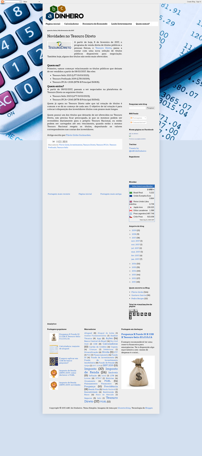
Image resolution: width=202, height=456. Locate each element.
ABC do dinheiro (133, 133)
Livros (87, 378)
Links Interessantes (121, 24)
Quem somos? (143, 24)
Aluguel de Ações (106, 333)
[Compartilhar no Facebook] (64, 141)
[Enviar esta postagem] (53, 141)
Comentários (138, 122)
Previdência (111, 386)
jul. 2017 (135, 248)
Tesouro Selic (62, 147)
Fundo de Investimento (102, 357)
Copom (114, 347)
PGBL (107, 381)
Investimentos (76, 145)
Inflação (93, 375)
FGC (89, 355)
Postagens (137, 118)
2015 (134, 267)
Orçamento (89, 381)
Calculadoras (71, 24)
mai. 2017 (136, 252)
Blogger (149, 408)
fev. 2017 (135, 255)
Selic (99, 398)
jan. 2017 (135, 259)
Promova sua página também (137, 139)
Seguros (88, 398)
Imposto (90, 368)
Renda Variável (108, 389)
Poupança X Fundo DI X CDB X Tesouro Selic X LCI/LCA (69, 336)
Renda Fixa (94, 389)
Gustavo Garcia (138, 295)
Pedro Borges (137, 298)
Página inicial (53, 24)
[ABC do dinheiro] (130, 136)
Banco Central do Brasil (95, 341)
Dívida (105, 352)
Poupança (89, 386)
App (99, 338)
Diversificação (91, 352)
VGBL (103, 401)
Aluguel (88, 333)
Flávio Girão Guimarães (78, 135)
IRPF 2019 (108, 365)
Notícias (110, 378)
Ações (109, 338)
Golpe (86, 366)
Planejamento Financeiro (98, 384)
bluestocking (124, 408)
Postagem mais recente (59, 194)
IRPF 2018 (96, 366)
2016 (134, 264)
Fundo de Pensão (107, 363)
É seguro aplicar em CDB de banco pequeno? (68, 360)
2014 (134, 271)
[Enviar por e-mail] (57, 141)
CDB (95, 344)
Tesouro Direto (103, 48)
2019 (134, 230)
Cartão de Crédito (98, 347)
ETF (116, 352)
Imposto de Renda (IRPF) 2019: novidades (69, 383)
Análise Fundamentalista (95, 336)
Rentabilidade (90, 392)
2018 (134, 234)
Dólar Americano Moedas (142, 186)
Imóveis (113, 372)
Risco (86, 395)
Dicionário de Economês (95, 24)
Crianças (93, 349)
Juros (104, 376)
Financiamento (101, 355)
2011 (134, 282)
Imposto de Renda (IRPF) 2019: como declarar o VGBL (67, 372)
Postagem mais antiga (110, 194)
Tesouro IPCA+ (102, 145)
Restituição (108, 392)
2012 (134, 278)
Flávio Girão (64, 145)
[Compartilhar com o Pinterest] (66, 141)
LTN (112, 375)
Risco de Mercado (105, 395)
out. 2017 (135, 244)
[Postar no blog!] (60, 141)
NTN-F (99, 378)
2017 (134, 238)
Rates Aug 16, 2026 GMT (147, 220)
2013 (134, 275)
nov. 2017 (135, 241)
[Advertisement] (84, 172)
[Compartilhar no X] (62, 141)
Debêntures (108, 349)
